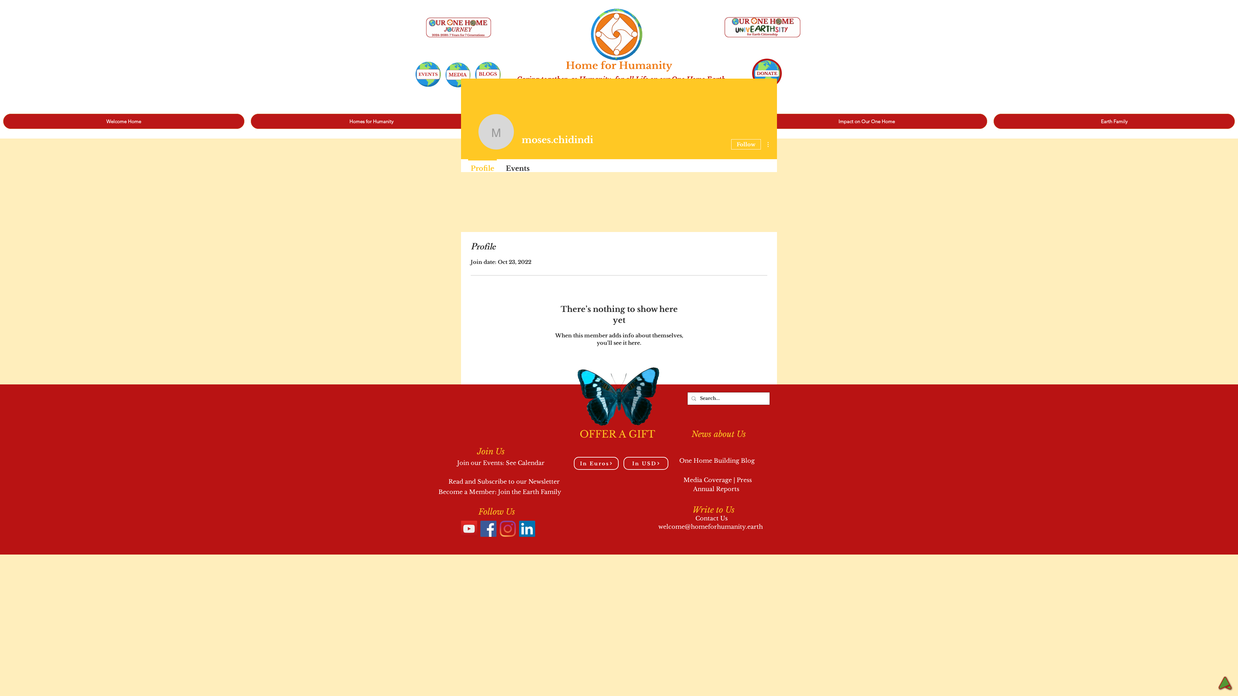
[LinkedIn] (527, 529)
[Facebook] (488, 529)
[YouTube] (469, 529)
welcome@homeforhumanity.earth (710, 526)
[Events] (428, 74)
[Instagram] (508, 529)
